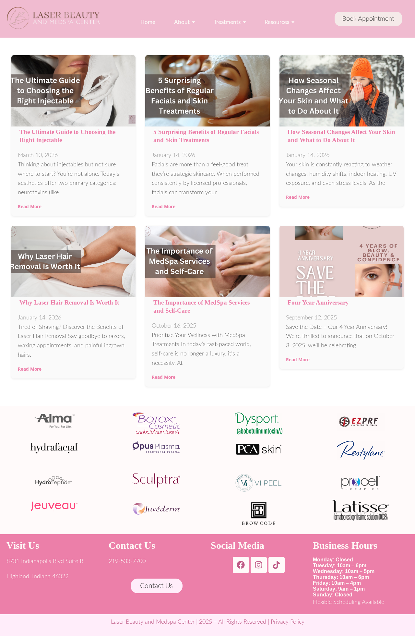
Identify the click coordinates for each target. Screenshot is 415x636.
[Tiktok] (276, 565)
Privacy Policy (287, 622)
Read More (30, 206)
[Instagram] (259, 565)
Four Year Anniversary (318, 302)
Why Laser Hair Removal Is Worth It (69, 302)
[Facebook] (241, 565)
